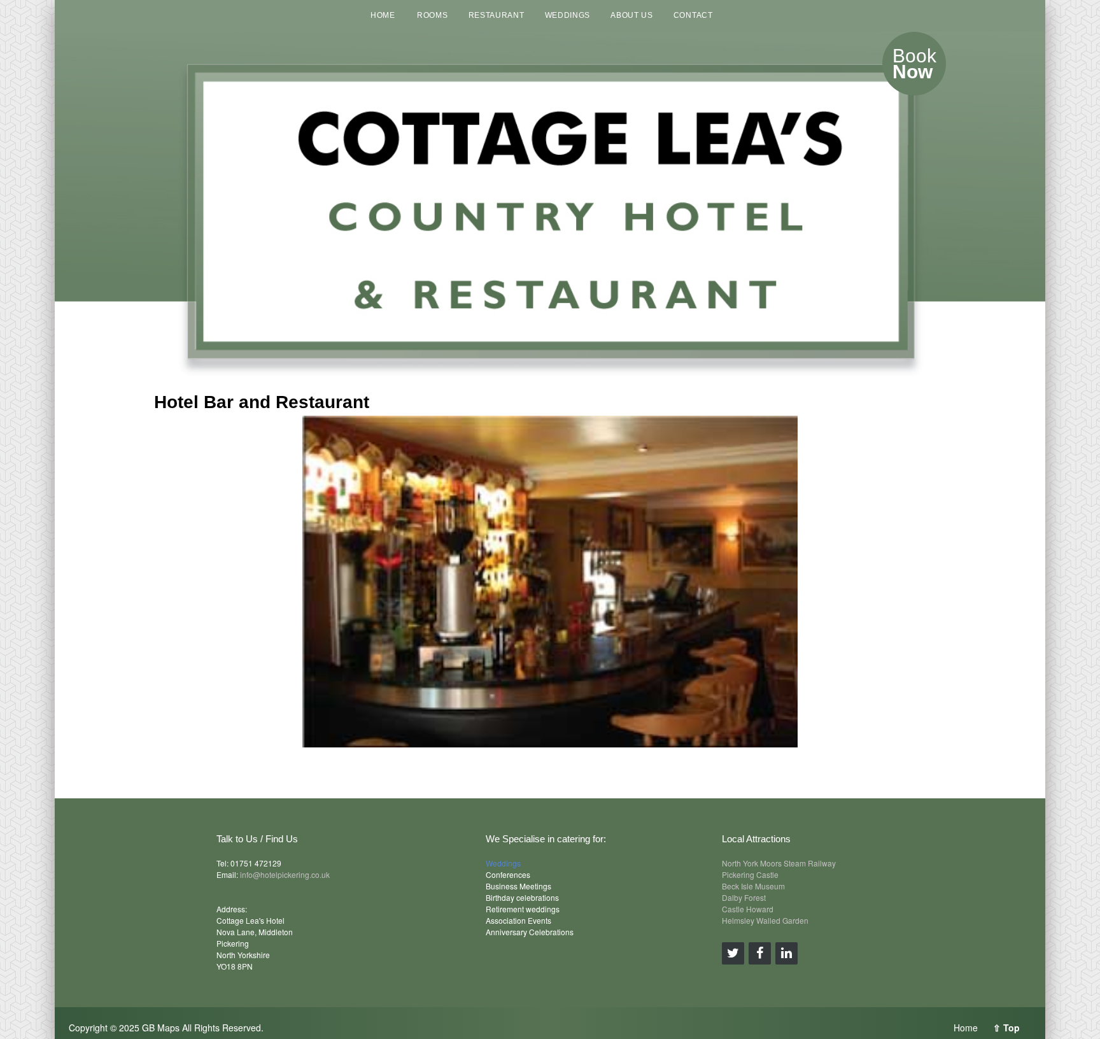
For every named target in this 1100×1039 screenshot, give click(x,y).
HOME (382, 15)
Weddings (503, 863)
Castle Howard (747, 908)
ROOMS (432, 15)
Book (914, 64)
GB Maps (161, 1027)
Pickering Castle (750, 874)
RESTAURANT (497, 15)
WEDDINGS (568, 15)
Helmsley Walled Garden (765, 920)
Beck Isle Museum (753, 885)
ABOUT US (631, 15)
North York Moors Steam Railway (779, 863)
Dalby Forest (744, 897)
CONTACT (693, 15)
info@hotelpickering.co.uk (285, 874)
